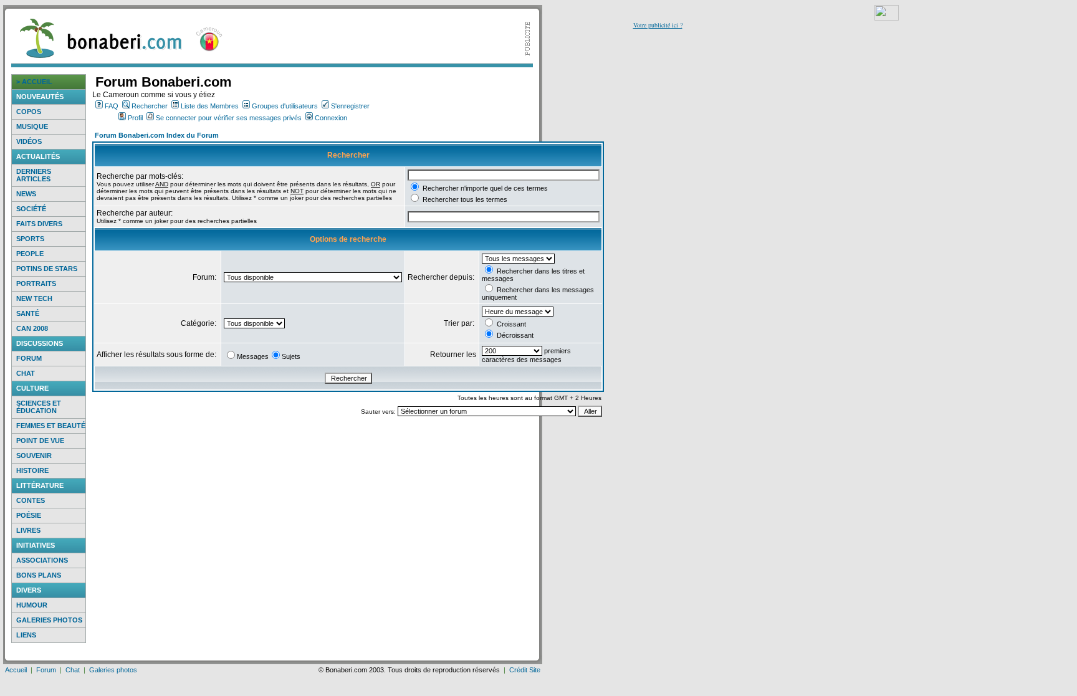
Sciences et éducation (38, 406)
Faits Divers (39, 223)
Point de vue (40, 440)
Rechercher (150, 106)
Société (31, 208)
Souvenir (34, 455)
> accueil (34, 81)
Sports (30, 238)
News (26, 194)
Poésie (28, 515)
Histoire (32, 470)
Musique (32, 126)
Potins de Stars (46, 268)
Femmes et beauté (50, 425)
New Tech (34, 298)
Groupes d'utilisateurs (285, 106)
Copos (28, 111)
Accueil (16, 670)
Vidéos (29, 141)
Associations (42, 560)
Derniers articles (33, 175)
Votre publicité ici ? (657, 25)
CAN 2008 (32, 328)
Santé (27, 313)
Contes (30, 500)
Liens (26, 635)
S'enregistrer (350, 106)
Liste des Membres (210, 106)
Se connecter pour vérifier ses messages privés (229, 118)
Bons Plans (38, 575)
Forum (29, 358)
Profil (135, 118)
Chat (25, 373)
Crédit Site (524, 670)
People (30, 253)
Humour (31, 605)
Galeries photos (49, 620)
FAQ (111, 106)
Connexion (331, 118)
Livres (28, 530)
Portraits (36, 283)
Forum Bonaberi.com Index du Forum (157, 135)
